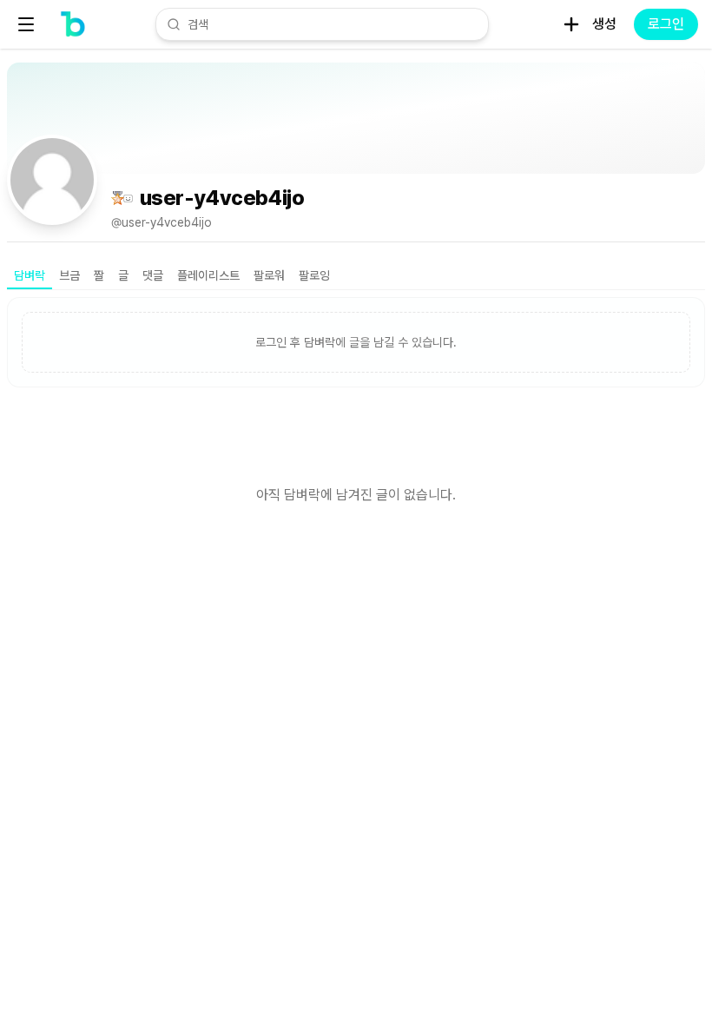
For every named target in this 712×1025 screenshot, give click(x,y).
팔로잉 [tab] (314, 275)
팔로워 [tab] (269, 275)
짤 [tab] (99, 275)
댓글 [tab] (152, 275)
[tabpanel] (356, 436)
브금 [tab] (69, 275)
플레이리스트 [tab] (208, 275)
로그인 (666, 24)
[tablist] (356, 276)
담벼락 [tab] (29, 275)
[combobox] (333, 24)
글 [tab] (123, 275)
